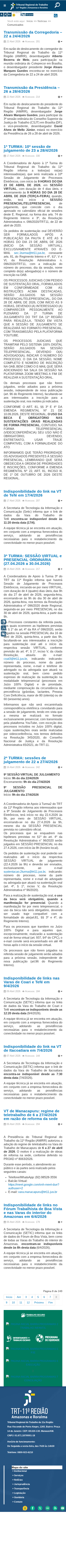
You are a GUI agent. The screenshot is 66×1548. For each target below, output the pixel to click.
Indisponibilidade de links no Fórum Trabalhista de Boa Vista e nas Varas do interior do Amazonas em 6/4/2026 (33, 1211)
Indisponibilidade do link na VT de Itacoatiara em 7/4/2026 (32, 1048)
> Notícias (17, 1480)
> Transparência (20, 1488)
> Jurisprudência (21, 1484)
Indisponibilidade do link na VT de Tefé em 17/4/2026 (32, 493)
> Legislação (18, 1493)
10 (13, 1302)
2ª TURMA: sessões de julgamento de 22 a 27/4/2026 (31, 760)
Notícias (42, 21)
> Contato (17, 1502)
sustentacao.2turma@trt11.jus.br (24, 871)
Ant (19, 1297)
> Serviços (17, 1475)
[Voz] (3, 627)
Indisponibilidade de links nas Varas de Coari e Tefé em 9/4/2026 (32, 982)
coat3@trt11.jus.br (15, 658)
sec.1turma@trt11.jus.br (29, 252)
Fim (50, 1302)
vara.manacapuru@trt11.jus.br (37, 1191)
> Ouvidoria (18, 1497)
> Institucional (19, 1471)
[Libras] (3, 621)
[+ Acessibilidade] (3, 633)
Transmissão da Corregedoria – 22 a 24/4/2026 (33, 34)
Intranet (29, 14)
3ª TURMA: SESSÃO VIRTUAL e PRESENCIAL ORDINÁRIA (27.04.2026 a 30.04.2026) (33, 560)
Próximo (39, 1302)
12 (28, 1302)
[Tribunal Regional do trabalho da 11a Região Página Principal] (29, 6)
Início (30, 21)
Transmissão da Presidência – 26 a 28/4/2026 (32, 89)
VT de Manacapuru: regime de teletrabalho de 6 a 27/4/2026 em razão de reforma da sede (31, 1115)
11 (20, 1302)
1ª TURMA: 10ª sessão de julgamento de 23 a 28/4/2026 (31, 148)
